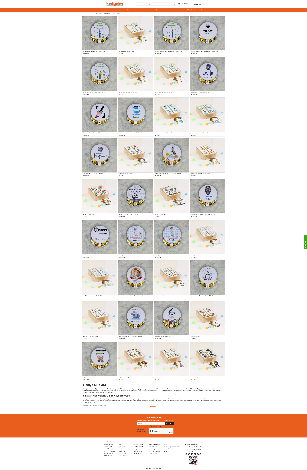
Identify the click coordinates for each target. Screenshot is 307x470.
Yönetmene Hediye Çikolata (89, 214)
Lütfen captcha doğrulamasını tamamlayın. (141, 431)
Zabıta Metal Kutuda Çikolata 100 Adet (200, 92)
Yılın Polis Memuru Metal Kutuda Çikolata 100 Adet (203, 214)
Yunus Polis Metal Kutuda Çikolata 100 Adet (93, 173)
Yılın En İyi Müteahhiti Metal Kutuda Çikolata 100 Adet (95, 255)
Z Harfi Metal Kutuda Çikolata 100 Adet (92, 132)
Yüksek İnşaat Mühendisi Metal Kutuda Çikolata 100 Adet (168, 173)
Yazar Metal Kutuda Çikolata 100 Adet (164, 336)
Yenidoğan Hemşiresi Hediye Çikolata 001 (92, 295)
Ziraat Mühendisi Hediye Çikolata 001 (163, 92)
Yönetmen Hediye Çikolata (161, 214)
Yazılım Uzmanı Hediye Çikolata (90, 336)
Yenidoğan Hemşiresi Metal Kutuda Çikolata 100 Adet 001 (168, 255)
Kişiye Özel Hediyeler (104, 13)
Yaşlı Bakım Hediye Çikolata (125, 377)
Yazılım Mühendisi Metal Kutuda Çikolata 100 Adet (130, 336)
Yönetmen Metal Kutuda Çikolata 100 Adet (129, 214)
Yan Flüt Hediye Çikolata (160, 377)
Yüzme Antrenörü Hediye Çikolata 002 (164, 132)
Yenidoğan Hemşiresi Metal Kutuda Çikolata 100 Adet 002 (132, 255)
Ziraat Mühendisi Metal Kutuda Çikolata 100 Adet (94, 92)
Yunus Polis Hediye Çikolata (125, 173)
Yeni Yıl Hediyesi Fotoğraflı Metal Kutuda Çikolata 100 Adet (132, 295)
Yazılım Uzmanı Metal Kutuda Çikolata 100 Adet (202, 295)
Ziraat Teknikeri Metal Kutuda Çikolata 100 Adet (94, 51)
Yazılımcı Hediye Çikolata (161, 295)
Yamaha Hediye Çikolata (196, 377)
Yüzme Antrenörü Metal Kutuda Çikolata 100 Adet (131, 132)
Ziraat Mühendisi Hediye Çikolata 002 (128, 92)
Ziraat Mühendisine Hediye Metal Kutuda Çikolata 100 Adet (168, 51)
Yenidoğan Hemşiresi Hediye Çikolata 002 (200, 255)
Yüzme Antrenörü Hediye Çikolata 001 (200, 132)
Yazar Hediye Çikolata (196, 336)
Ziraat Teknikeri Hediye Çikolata (126, 51)
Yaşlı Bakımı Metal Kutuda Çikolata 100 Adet (93, 377)
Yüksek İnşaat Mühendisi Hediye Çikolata (200, 173)
